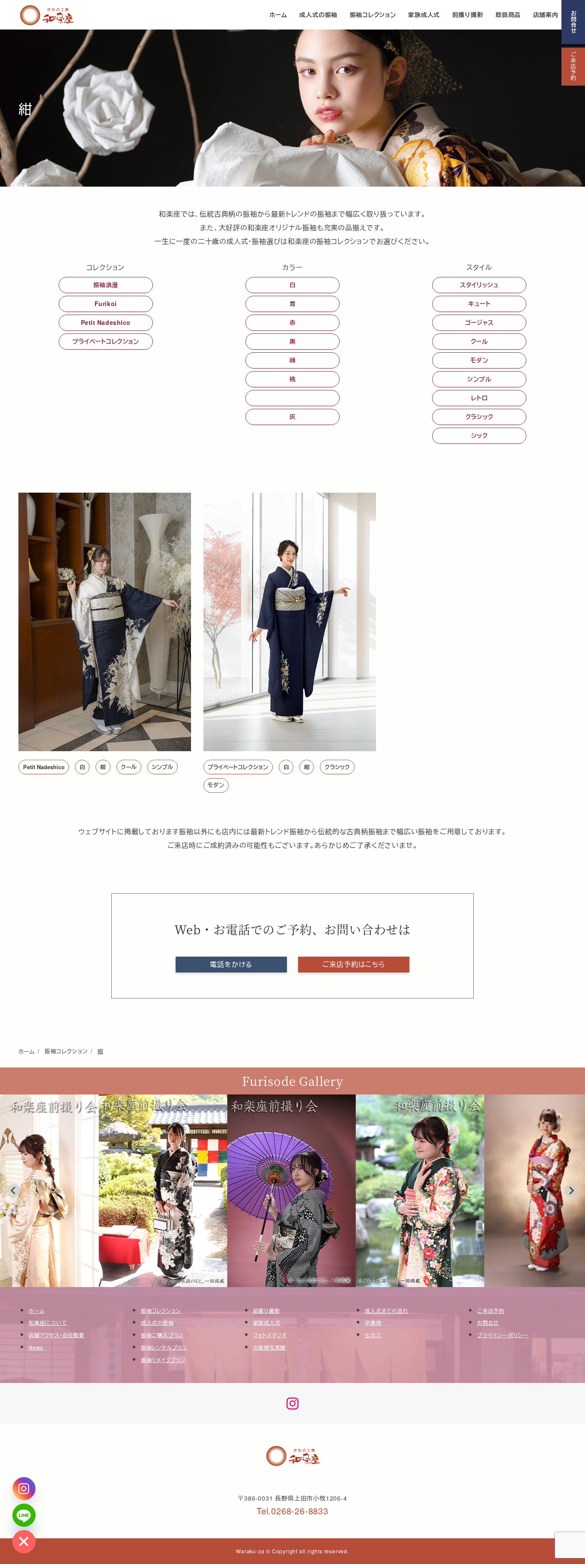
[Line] (24, 1515)
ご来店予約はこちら (353, 964)
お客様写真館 (269, 1347)
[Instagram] (24, 1488)
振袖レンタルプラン (164, 1347)
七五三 (373, 1334)
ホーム (37, 1310)
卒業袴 (373, 1322)
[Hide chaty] (24, 1541)
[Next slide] (571, 1191)
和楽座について (48, 1322)
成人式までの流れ (386, 1310)
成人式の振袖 (157, 1322)
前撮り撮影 (266, 1310)
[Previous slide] (14, 1191)
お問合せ (573, 22)
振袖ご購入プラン (162, 1334)
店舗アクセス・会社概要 (56, 1334)
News (36, 1347)
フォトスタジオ (270, 1334)
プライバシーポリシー (502, 1334)
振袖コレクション (161, 1310)
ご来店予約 (573, 66)
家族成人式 (267, 1322)
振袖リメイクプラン (163, 1359)
